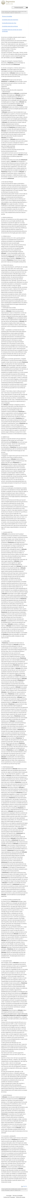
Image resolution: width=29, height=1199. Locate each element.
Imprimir (25, 1186)
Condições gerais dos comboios (10, 26)
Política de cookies (20, 1197)
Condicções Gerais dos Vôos (9, 23)
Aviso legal (8, 1195)
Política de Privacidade (9, 1197)
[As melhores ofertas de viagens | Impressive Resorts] (8, 2)
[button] (19, 7)
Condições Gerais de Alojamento (10, 19)
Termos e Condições (7, 16)
